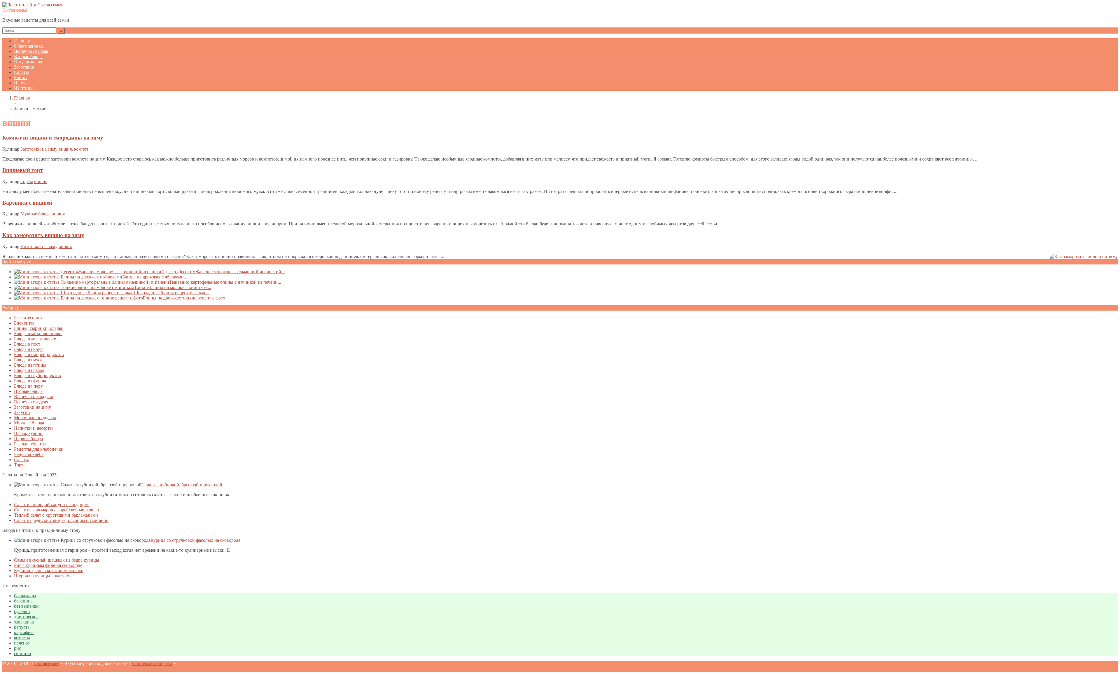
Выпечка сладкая (31, 51)
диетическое (26, 616)
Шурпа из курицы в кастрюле (44, 575)
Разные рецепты (30, 443)
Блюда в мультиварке (35, 338)
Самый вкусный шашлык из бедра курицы (56, 560)
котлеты (22, 637)
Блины (20, 77)
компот (81, 149)
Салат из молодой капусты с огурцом (51, 504)
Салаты (21, 72)
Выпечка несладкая (33, 396)
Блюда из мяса (28, 359)
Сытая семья (14, 10)
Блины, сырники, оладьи (39, 328)
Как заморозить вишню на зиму (43, 235)
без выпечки (26, 606)
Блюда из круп (28, 349)
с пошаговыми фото (152, 663)
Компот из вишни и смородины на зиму (52, 138)
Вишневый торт (22, 170)
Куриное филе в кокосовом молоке (48, 570)
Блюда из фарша (30, 380)
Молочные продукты (35, 417)
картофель (24, 632)
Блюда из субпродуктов (37, 375)
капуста (21, 627)
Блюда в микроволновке (38, 333)
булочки (22, 611)
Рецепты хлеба (28, 454)
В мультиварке (28, 61)
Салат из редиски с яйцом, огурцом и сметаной (61, 520)
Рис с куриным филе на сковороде (48, 565)
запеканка (24, 621)
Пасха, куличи (28, 433)
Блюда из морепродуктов (39, 354)
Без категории (28, 317)
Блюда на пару (28, 386)
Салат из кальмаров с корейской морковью (56, 509)
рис (17, 648)
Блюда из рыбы (29, 370)
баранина (23, 600)
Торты (26, 181)
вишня (65, 149)
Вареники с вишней (27, 203)
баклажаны (25, 595)
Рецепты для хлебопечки (39, 449)
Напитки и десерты (33, 428)
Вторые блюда (28, 56)
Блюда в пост (27, 344)
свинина (22, 653)
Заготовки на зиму (38, 149)
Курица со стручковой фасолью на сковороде (195, 540)
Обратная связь (29, 45)
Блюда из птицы (30, 365)
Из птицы (24, 88)
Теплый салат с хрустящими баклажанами (56, 515)
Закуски (22, 412)
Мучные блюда (35, 213)
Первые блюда (28, 438)
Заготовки (24, 67)
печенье (22, 642)
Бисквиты (24, 323)
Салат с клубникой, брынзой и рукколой (181, 484)
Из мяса (21, 82)
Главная (22, 40)
